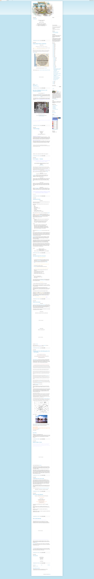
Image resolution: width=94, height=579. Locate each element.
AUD (53, 128)
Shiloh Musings (54, 108)
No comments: (38, 40)
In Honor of (35, 18)
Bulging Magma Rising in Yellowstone (39, 43)
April (54, 64)
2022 (53, 47)
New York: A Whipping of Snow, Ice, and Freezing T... (56, 69)
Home (53, 88)
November (54, 58)
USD (53, 121)
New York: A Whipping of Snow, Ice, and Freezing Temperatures (40, 91)
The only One (35, 555)
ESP (53, 124)
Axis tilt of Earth (34, 432)
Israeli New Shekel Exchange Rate (55, 118)
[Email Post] (40, 40)
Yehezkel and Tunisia (36, 199)
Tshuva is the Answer (36, 302)
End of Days (54, 106)
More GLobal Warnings (37, 518)
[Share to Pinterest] (44, 40)
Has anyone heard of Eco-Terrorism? (57, 73)
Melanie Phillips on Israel (37, 442)
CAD (53, 122)
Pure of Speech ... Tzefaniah (56, 71)
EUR (53, 125)
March (54, 65)
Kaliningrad (34, 236)
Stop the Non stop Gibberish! (38, 494)
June (54, 62)
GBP (53, 126)
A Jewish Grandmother (55, 105)
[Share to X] (43, 40)
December (54, 57)
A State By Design (36, 128)
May (53, 63)
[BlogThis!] (42, 40)
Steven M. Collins (39, 230)
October (54, 59)
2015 (53, 53)
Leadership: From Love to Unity (38, 478)
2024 (53, 45)
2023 (53, 46)
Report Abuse (54, 112)
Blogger (49, 574)
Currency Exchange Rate (55, 129)
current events (40, 215)
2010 (53, 81)
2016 (53, 52)
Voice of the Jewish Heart (55, 109)
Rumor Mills (37, 295)
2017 (53, 51)
